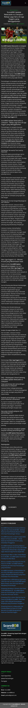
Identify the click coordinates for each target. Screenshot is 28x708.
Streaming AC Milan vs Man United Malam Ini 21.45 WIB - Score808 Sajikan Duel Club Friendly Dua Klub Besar (13, 556)
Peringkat (4, 681)
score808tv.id (10, 692)
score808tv (21, 23)
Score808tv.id (16, 704)
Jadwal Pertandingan (7, 678)
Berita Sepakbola (14, 10)
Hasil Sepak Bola (6, 676)
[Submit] (25, 518)
